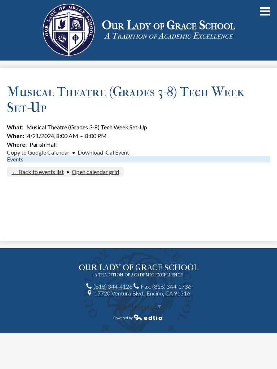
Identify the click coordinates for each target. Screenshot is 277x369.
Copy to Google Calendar (38, 152)
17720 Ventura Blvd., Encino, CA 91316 (142, 293)
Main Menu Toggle (265, 11)
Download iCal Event (103, 152)
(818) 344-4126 (112, 286)
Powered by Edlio (138, 317)
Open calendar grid (95, 171)
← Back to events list (38, 171)
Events (15, 159)
